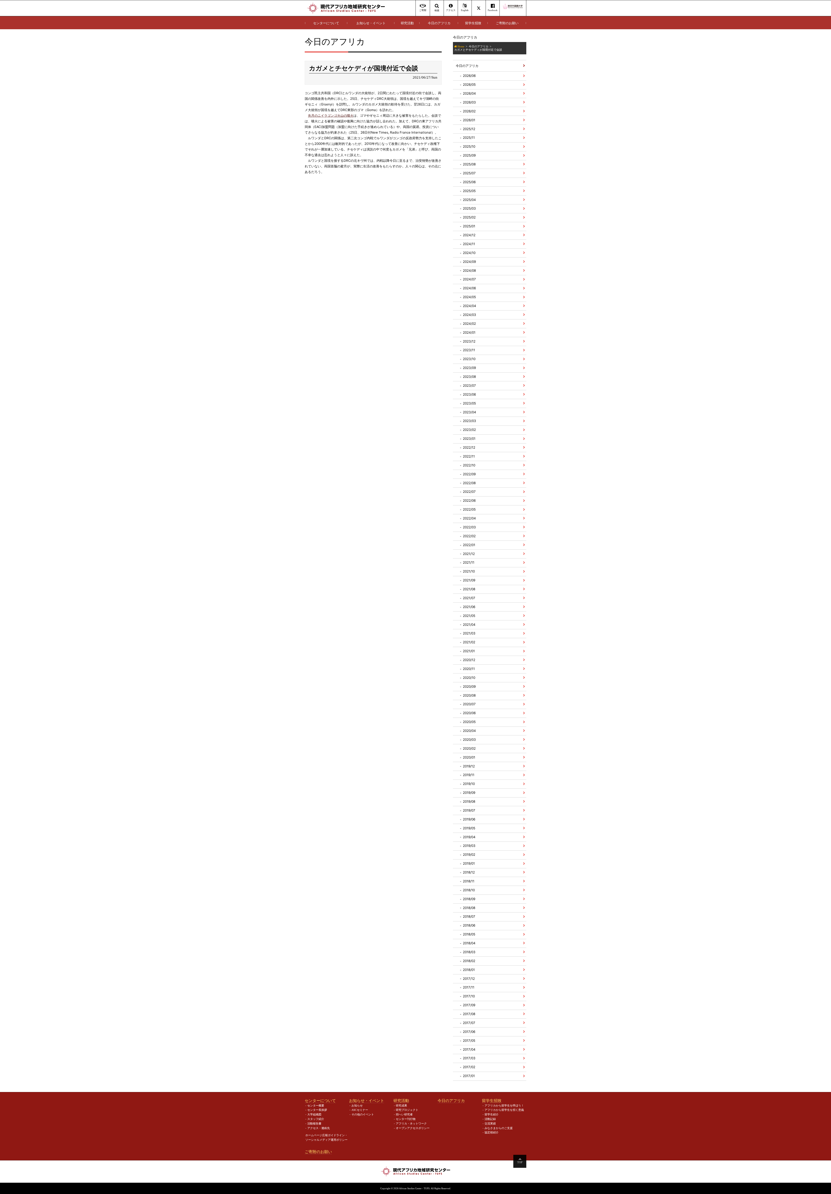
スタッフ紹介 (315, 1119)
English (465, 10)
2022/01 (469, 545)
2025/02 (469, 217)
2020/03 (469, 740)
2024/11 (469, 244)
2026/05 (469, 85)
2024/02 (469, 324)
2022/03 (469, 527)
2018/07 (469, 916)
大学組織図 (314, 1114)
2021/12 (469, 554)
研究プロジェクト (407, 1109)
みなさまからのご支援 (499, 1128)
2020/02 (469, 748)
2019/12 (469, 766)
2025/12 (469, 129)
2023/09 (469, 368)
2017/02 (469, 1067)
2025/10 (469, 146)
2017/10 (469, 996)
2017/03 (469, 1058)
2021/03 (469, 633)
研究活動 (407, 23)
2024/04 (469, 306)
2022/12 (469, 447)
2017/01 (469, 1076)
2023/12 (469, 341)
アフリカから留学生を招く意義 (504, 1109)
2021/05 (469, 616)
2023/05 (469, 403)
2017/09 (469, 1005)
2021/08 (469, 589)
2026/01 (469, 120)
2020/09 (469, 686)
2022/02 (469, 536)
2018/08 (469, 908)
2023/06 (469, 394)
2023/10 (469, 359)
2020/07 (469, 704)
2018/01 (469, 970)
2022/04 (469, 518)
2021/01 (469, 651)
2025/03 (469, 208)
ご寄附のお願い (507, 23)
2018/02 (469, 961)
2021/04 (469, 625)
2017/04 (469, 1049)
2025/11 (469, 138)
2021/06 (469, 607)
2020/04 (469, 731)
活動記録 (490, 1119)
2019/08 (469, 801)
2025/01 (469, 226)
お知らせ (357, 1105)
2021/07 (469, 598)
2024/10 (469, 253)
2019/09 (469, 793)
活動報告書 (314, 1123)
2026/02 (469, 111)
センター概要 (315, 1105)
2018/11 (468, 881)
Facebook (493, 10)
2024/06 (469, 288)
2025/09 (469, 155)
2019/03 (469, 846)
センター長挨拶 (317, 1109)
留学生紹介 (492, 1114)
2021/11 (468, 562)
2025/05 (469, 191)
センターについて (326, 23)
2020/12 (469, 660)
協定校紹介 (492, 1132)
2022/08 (469, 483)
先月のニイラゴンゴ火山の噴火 (330, 115)
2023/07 (469, 385)
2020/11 (469, 669)
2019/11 (468, 775)
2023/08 (469, 377)
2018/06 (469, 925)
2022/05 (469, 509)
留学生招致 (473, 23)
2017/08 (469, 1014)
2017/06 (469, 1032)
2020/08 (469, 695)
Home (460, 46)
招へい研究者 (404, 1114)
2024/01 (469, 332)
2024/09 (469, 262)
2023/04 (469, 412)
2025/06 (469, 182)
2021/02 (469, 642)
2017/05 (469, 1041)
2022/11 (469, 456)
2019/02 (469, 855)
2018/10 (469, 890)
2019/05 (469, 828)
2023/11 (469, 350)
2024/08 (469, 271)
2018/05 (469, 934)
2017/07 (469, 1023)
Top (519, 1162)
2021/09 (469, 580)
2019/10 (469, 784)
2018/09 (469, 899)
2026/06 (469, 76)
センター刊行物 (406, 1119)
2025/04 (469, 200)
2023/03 (469, 421)
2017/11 (468, 987)
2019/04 (469, 837)
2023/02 (469, 430)
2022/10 (469, 465)
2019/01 (469, 863)
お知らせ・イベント (371, 23)
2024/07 (469, 279)
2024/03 (469, 315)
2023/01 (469, 439)
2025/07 (469, 173)
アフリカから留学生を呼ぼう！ (504, 1105)
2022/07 (469, 492)
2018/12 (469, 872)
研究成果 (401, 1105)
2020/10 (469, 678)
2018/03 (469, 952)
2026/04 (469, 93)
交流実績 (490, 1123)
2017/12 (469, 979)
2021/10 (469, 571)
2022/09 (469, 474)
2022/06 (469, 500)
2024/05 (469, 297)
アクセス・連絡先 (318, 1128)
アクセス (451, 10)
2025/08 (469, 164)
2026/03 (469, 102)
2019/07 (469, 810)
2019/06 (469, 819)
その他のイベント (362, 1114)
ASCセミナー (359, 1109)
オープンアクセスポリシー (413, 1128)
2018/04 (469, 943)
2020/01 (469, 757)
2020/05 (469, 722)
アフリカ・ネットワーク (411, 1123)
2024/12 (469, 235)
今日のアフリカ (439, 23)
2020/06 (469, 713)
